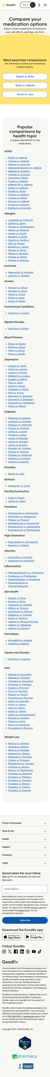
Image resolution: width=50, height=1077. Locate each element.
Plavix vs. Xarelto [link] (16, 354)
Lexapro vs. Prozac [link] (17, 372)
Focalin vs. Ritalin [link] (17, 191)
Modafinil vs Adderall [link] (18, 643)
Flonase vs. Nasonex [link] (18, 260)
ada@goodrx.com (31, 1016)
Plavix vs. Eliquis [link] (16, 350)
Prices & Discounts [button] (12, 823)
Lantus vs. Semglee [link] (18, 441)
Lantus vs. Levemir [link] (17, 431)
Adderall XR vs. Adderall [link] (20, 184)
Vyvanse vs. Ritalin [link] (17, 198)
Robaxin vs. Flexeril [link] (18, 694)
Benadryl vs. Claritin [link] (18, 246)
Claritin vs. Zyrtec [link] (17, 223)
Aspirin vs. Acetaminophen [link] (21, 714)
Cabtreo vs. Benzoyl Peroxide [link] (23, 621)
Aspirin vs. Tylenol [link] (17, 711)
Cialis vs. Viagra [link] (16, 497)
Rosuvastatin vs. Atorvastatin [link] (23, 542)
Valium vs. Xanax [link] (16, 294)
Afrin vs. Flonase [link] (16, 243)
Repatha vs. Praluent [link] (18, 545)
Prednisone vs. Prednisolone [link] (22, 576)
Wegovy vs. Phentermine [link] (20, 770)
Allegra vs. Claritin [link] (17, 233)
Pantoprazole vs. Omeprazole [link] (23, 513)
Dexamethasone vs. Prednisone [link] (24, 579)
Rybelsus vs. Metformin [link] (20, 425)
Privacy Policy (24, 910)
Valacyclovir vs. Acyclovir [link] (21, 272)
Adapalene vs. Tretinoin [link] (20, 615)
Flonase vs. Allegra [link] (17, 257)
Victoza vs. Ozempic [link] (18, 451)
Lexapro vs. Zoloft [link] (17, 366)
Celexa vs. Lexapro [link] (17, 369)
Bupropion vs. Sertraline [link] (20, 396)
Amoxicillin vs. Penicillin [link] (20, 557)
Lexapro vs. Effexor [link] (18, 379)
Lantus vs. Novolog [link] (17, 445)
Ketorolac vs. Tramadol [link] (19, 684)
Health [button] (5, 839)
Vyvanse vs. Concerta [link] (19, 174)
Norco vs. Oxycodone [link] (19, 724)
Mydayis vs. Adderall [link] (18, 194)
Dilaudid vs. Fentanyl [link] (18, 718)
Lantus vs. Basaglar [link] (18, 438)
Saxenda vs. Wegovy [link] (18, 746)
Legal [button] (5, 862)
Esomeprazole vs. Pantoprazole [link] (24, 530)
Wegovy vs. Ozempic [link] (18, 743)
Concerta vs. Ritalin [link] (18, 177)
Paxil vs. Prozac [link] (16, 392)
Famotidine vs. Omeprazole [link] (22, 516)
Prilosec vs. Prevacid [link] (18, 520)
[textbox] (25, 889)
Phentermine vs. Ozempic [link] (21, 763)
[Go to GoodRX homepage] (9, 5)
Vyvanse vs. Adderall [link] (18, 161)
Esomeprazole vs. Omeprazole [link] (23, 523)
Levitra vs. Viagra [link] (17, 501)
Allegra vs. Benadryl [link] (18, 253)
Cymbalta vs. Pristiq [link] (18, 389)
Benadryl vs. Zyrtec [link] (18, 236)
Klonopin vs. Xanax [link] (17, 291)
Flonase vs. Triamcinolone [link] (21, 226)
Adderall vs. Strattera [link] (19, 171)
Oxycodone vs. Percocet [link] (20, 698)
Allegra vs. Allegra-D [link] (18, 230)
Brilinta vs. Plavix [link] (16, 347)
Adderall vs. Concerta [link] (19, 164)
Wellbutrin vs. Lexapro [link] (19, 376)
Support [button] (6, 846)
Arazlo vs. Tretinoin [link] (17, 618)
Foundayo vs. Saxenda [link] (19, 790)
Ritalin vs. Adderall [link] (25, 85)
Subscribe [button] (34, 921)
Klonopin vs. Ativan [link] (18, 287)
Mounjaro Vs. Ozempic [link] (19, 448)
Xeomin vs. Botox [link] (17, 601)
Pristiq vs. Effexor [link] (17, 406)
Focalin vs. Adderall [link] (18, 181)
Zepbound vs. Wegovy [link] (19, 753)
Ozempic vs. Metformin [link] (20, 455)
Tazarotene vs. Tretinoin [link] (20, 604)
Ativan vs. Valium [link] (16, 301)
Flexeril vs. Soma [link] (16, 721)
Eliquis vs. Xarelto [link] (17, 343)
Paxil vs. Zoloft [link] (15, 382)
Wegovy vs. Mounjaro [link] (19, 750)
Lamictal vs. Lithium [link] (18, 328)
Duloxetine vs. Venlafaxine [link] (21, 402)
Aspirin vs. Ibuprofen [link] (18, 701)
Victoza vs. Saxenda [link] (18, 461)
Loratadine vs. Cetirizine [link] (20, 220)
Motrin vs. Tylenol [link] (17, 704)
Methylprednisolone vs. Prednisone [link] (25, 572)
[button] (28, 5)
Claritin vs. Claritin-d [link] (18, 240)
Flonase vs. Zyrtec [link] (17, 250)
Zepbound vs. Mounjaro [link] (20, 756)
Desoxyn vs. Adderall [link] (18, 201)
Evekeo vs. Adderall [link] (18, 188)
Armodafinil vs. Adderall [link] (20, 640)
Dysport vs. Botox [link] (25, 76)
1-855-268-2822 (14, 1016)
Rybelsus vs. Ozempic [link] (19, 418)
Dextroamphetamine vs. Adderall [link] (25, 167)
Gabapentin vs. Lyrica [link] (19, 485)
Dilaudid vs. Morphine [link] (19, 677)
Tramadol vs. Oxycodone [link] (20, 681)
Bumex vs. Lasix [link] (25, 94)
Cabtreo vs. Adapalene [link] (19, 625)
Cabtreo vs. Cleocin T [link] (19, 628)
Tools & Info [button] (8, 831)
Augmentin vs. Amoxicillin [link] (21, 560)
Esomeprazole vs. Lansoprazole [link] (24, 526)
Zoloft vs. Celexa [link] (16, 386)
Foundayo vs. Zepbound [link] (20, 773)
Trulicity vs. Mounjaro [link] (19, 760)
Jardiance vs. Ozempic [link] (19, 421)
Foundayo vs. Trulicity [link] (19, 787)
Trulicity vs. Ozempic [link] (18, 428)
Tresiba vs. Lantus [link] (17, 435)
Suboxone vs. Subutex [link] (19, 659)
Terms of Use (36, 907)
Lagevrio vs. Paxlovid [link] (18, 275)
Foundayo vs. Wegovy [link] (19, 783)
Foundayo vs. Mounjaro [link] (20, 780)
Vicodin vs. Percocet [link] (18, 687)
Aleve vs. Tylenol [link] (16, 708)
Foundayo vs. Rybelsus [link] (19, 777)
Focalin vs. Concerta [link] (18, 204)
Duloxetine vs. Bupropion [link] (20, 399)
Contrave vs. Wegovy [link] (18, 767)
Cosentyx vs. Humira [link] (18, 313)
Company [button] (7, 854)
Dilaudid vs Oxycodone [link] (19, 674)
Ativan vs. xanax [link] (16, 297)
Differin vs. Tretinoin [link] (18, 608)
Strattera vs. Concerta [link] (19, 208)
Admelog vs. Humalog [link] (19, 458)
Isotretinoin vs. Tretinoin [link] (20, 611)
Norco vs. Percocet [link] (18, 691)
